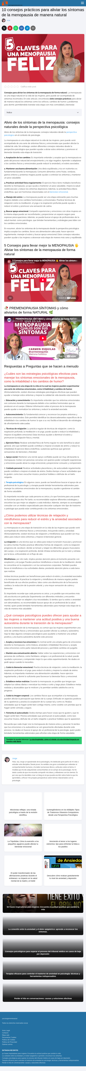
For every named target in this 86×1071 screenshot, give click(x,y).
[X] (4, 28)
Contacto (5, 1033)
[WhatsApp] (15, 28)
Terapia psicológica (14, 482)
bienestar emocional (59, 192)
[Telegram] (27, 28)
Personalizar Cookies (9, 1037)
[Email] (33, 28)
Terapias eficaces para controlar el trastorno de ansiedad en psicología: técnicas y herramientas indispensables (40, 1060)
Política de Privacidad (9, 1042)
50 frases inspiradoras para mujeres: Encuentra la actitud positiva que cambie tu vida (31, 1053)
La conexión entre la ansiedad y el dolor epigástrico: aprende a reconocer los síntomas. (32, 1056)
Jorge (8, 20)
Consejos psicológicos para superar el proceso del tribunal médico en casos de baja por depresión (36, 1058)
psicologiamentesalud (9, 1018)
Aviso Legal (6, 1030)
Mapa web (5, 1035)
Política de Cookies (8, 1040)
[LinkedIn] (21, 28)
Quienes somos (7, 1044)
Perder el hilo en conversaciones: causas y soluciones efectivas (23, 1063)
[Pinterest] (9, 28)
